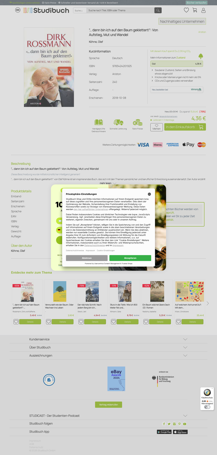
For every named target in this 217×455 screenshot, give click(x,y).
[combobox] (61, 230)
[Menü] (212, 389)
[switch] (207, 407)
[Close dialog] (161, 190)
